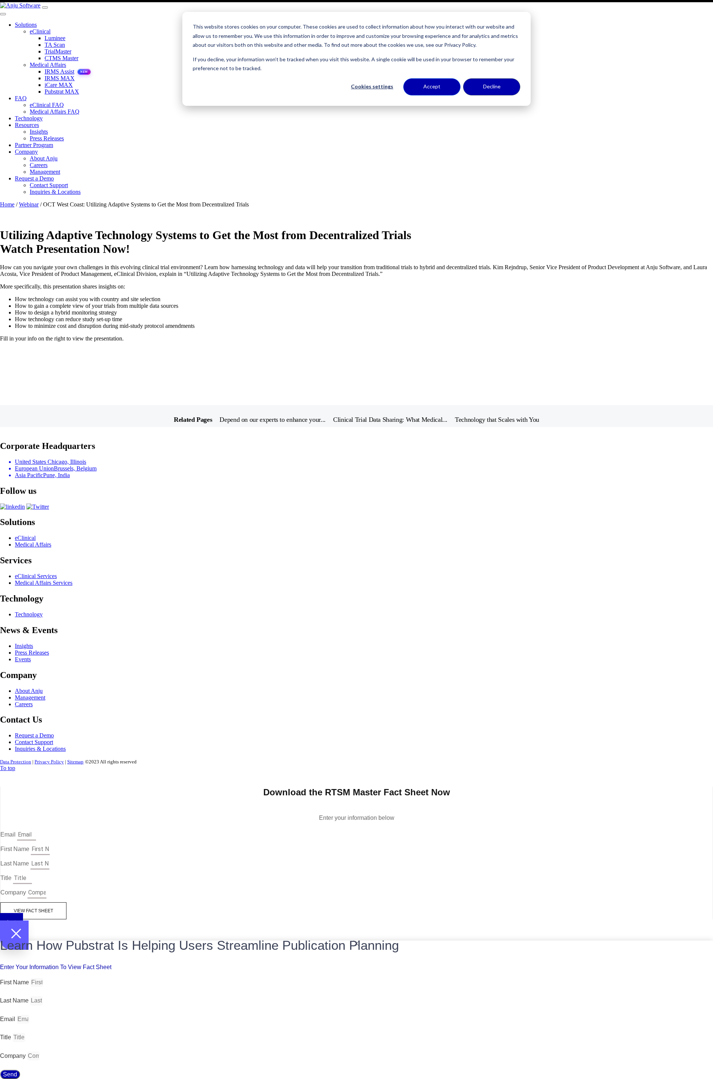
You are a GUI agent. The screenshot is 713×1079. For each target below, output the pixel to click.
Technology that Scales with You (497, 419)
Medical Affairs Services (43, 583)
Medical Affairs (48, 65)
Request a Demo (34, 178)
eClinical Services (36, 576)
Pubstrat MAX (62, 91)
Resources (27, 125)
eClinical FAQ (47, 105)
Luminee (55, 38)
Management (45, 172)
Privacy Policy (49, 762)
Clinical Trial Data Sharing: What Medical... (390, 419)
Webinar (29, 204)
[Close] (3, 14)
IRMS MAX (60, 78)
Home (7, 204)
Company (26, 152)
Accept (431, 86)
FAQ (21, 98)
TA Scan (55, 45)
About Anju (44, 158)
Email (8, 834)
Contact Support (49, 185)
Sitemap (75, 762)
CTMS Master (61, 58)
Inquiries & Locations (55, 192)
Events (23, 659)
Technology (29, 118)
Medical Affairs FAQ (54, 111)
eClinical (40, 31)
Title (6, 878)
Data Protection (15, 762)
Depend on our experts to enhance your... (272, 419)
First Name (15, 849)
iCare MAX (59, 85)
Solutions (26, 25)
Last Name (15, 863)
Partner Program (34, 145)
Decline (492, 86)
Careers (39, 165)
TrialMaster (58, 51)
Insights (39, 131)
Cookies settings (372, 86)
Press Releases (47, 138)
